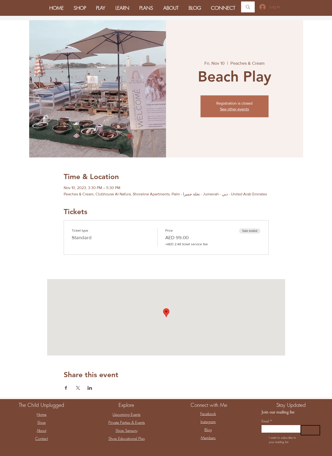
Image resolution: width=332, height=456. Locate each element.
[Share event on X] (78, 388)
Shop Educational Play (126, 438)
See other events (234, 109)
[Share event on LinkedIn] (89, 388)
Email (267, 421)
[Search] (248, 6)
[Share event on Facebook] (66, 388)
